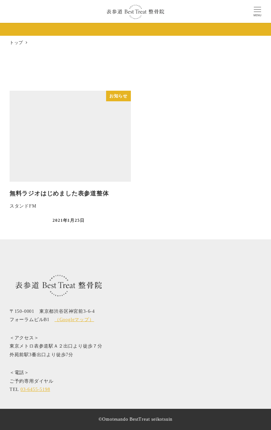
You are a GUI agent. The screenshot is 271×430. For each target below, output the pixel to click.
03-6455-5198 (35, 389)
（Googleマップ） (74, 319)
